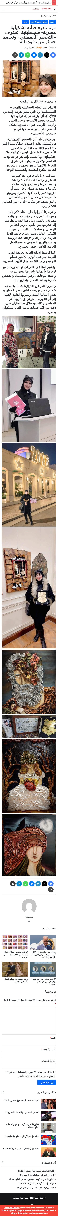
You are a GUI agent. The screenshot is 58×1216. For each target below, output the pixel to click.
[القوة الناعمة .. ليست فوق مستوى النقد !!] (48, 1104)
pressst (51, 48)
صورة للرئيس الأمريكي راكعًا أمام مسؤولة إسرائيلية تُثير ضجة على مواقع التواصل (43, 954)
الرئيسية (50, 15)
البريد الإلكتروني (48, 1049)
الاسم (53, 1038)
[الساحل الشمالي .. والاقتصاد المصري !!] (48, 1116)
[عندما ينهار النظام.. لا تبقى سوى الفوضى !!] (48, 1152)
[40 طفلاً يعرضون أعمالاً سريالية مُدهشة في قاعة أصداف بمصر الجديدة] (15, 942)
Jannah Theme (12, 1207)
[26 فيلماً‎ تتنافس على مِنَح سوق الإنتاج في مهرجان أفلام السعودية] (43, 969)
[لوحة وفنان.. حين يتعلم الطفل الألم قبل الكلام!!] (15, 969)
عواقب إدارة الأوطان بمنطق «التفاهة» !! (21, 1136)
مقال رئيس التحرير (39, 21)
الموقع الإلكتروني (49, 1060)
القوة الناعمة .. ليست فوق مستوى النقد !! (21, 1100)
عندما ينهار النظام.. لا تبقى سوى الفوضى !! (20, 1148)
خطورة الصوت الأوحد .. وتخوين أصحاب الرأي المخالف (28, 2)
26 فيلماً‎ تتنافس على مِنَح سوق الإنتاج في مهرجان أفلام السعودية (44, 981)
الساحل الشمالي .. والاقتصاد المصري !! (22, 1112)
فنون (43, 15)
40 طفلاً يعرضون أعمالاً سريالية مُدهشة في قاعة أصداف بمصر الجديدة (16, 954)
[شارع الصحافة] (40, 8)
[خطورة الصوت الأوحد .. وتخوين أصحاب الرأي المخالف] (48, 1128)
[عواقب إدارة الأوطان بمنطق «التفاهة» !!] (48, 1140)
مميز (25, 21)
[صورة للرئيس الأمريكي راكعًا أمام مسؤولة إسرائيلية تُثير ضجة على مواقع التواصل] (43, 942)
